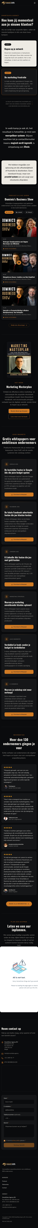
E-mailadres (8, 1106)
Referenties (5, 1184)
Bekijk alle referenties (18, 904)
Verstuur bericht (19, 1145)
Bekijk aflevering (10, 248)
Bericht (6, 1123)
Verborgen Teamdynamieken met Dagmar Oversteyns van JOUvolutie (15, 243)
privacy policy (16, 1140)
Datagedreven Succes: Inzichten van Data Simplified (19, 277)
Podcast (30, 212)
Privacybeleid (7, 1221)
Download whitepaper (20, 494)
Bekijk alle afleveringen (18, 325)
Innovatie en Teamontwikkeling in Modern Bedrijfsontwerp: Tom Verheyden (16, 311)
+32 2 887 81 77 (9, 1058)
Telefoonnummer (12, 1115)
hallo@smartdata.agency (11, 1053)
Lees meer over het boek (19, 417)
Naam (6, 1098)
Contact (4, 1188)
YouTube (10, 212)
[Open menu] (35, 3)
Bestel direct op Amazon (19, 411)
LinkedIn (20, 212)
